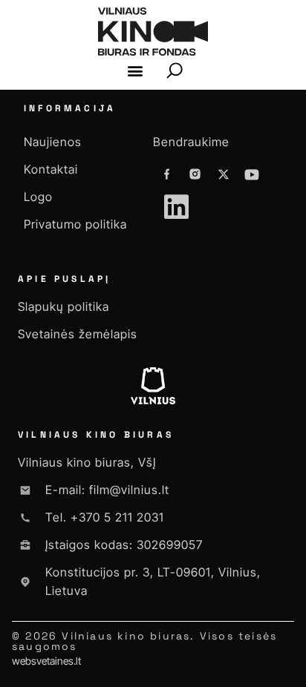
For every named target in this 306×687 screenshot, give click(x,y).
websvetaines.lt (46, 660)
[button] (135, 71)
